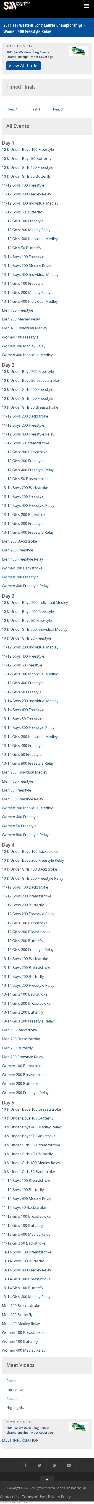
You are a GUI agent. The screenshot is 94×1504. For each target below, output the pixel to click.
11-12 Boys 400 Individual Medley (30, 203)
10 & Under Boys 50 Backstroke (29, 1135)
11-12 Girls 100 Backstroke (24, 922)
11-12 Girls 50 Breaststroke (25, 478)
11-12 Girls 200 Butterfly (22, 940)
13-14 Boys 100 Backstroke (25, 958)
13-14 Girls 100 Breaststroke (26, 1278)
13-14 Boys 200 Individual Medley (30, 700)
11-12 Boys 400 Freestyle (23, 656)
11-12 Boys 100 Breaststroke (26, 1180)
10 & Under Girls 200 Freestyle (27, 389)
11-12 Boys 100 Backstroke (25, 887)
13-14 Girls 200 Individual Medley (30, 736)
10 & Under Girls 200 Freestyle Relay (32, 878)
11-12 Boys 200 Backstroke (25, 416)
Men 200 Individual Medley (24, 772)
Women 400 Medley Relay (23, 1350)
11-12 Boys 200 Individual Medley (30, 647)
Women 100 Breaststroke (24, 1332)
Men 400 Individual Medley (24, 328)
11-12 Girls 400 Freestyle (23, 682)
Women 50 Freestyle (19, 825)
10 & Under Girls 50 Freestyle (26, 638)
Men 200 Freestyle (17, 550)
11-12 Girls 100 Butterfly (22, 1225)
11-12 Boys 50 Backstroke (24, 1207)
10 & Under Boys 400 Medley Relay (31, 1127)
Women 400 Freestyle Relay (25, 585)
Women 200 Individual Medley (27, 807)
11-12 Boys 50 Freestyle (22, 665)
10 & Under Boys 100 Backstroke (30, 851)
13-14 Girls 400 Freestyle (23, 745)
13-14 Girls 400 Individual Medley (30, 301)
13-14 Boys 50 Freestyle (22, 718)
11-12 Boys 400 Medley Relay (26, 1198)
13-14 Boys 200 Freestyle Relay (28, 985)
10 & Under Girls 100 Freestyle (27, 167)
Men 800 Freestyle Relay (22, 799)
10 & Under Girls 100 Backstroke (29, 869)
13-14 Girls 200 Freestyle (23, 523)
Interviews (15, 1389)
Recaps (12, 1398)
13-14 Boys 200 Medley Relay (26, 265)
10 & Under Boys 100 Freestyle (28, 149)
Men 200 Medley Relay (21, 319)
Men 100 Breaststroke (21, 1305)
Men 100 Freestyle (17, 310)
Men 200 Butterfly (17, 1047)
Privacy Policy (59, 1496)
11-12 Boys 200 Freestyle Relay (28, 913)
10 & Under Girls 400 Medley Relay (31, 1162)
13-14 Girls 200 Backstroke (24, 514)
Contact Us (9, 1496)
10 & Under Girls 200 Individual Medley (34, 629)
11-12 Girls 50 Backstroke (23, 1243)
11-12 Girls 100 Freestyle (23, 220)
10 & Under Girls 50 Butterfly (26, 176)
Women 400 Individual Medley (27, 354)
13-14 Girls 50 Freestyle (22, 754)
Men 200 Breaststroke (21, 1038)
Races (11, 1380)
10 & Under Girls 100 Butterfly (27, 1153)
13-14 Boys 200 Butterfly (23, 976)
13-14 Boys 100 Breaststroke (26, 1252)
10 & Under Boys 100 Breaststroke (31, 1109)
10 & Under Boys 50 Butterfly (26, 158)
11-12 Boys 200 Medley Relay (26, 194)
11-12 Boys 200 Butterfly (23, 904)
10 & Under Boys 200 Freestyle (28, 371)
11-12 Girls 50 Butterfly (21, 247)
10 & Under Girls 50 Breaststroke (30, 407)
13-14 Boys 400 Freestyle (23, 709)
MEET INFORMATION (20, 1440)
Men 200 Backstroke (19, 541)
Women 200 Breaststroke (24, 1074)
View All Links (23, 65)
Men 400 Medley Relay (21, 1323)
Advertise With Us (15, 1501)
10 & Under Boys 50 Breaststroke (30, 380)
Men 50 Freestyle (16, 790)
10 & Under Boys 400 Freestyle (28, 611)
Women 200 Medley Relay (23, 345)
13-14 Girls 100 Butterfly (22, 1287)
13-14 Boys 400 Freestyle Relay (28, 505)
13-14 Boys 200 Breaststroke (26, 967)
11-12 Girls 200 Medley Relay (26, 229)
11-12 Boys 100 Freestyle (23, 185)
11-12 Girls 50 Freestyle (22, 691)
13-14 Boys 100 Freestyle (23, 256)
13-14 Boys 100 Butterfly (23, 1260)
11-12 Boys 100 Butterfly (23, 1189)
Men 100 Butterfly (17, 1314)
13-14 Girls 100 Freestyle (23, 283)
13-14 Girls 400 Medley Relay (26, 1296)
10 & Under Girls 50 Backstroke (28, 1171)
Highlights (15, 1407)
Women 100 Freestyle (20, 337)
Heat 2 (35, 109)
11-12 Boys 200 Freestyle (23, 425)
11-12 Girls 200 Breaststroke (26, 931)
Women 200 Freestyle (20, 576)
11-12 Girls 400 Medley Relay (26, 1234)
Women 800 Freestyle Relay (25, 834)
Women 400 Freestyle (20, 816)
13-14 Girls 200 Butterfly (22, 1012)
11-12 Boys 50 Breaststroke (25, 443)
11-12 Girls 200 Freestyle (23, 460)
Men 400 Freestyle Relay (22, 559)
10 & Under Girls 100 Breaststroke (31, 1145)
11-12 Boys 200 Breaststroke (26, 896)
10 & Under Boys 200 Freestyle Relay (33, 860)
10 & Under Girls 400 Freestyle (27, 398)
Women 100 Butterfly (20, 1341)
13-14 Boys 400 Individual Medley (30, 274)
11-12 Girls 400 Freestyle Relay (28, 469)
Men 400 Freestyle (17, 781)
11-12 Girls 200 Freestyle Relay (28, 949)
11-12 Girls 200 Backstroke (24, 451)
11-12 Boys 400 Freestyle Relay (28, 434)
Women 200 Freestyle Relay (25, 1092)
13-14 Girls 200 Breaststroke (26, 1003)
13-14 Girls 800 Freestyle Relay (28, 763)
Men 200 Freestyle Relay (22, 1056)
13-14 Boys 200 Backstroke (25, 487)
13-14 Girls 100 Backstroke (24, 994)
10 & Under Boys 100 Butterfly (27, 1118)
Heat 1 (13, 109)
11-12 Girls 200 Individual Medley (30, 673)
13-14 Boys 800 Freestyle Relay (28, 727)
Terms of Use (33, 1496)
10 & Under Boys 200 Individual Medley (35, 602)
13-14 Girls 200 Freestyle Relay (28, 1021)
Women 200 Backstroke (22, 568)
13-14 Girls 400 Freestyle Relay (28, 532)
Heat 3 (58, 109)
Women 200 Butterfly (20, 1083)
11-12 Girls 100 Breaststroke (26, 1216)
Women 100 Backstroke (22, 1065)
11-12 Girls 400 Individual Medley (30, 238)
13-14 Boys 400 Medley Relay (26, 1270)
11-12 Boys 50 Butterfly (22, 212)
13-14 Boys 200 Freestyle (23, 496)
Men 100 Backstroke (19, 1030)
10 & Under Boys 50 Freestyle (27, 620)
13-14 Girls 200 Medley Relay (26, 292)
